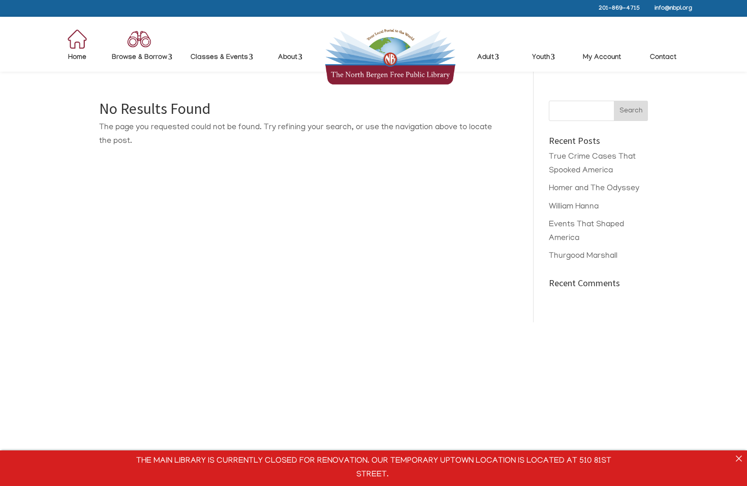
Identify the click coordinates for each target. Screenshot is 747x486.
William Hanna (574, 206)
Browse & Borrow (139, 58)
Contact (663, 58)
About (287, 58)
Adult (485, 58)
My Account (602, 58)
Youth (541, 58)
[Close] (739, 458)
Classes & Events (219, 58)
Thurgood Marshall (583, 256)
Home (77, 58)
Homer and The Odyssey (594, 188)
